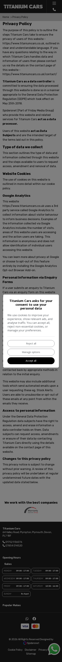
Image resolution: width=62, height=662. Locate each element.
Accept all (31, 360)
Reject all (31, 343)
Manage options (31, 352)
